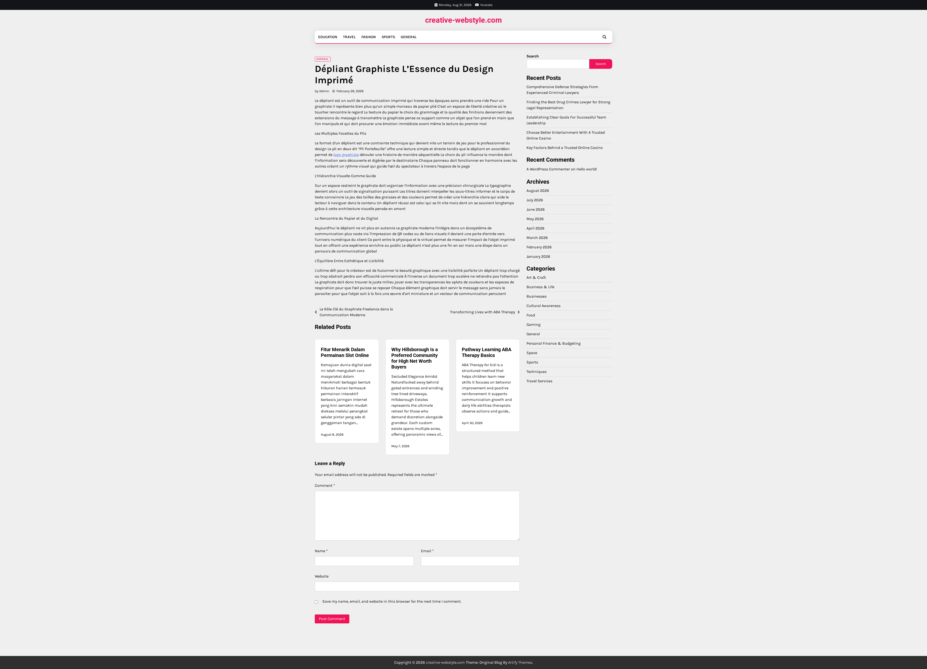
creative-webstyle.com (463, 20)
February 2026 (539, 247)
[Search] (604, 37)
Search (533, 56)
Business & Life (540, 287)
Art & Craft (536, 277)
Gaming (534, 324)
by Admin (322, 91)
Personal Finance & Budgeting (554, 343)
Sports (388, 37)
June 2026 (536, 209)
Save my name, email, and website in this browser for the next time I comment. (391, 601)
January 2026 (538, 256)
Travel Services (539, 381)
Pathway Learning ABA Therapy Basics (486, 352)
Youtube (486, 5)
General (408, 37)
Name (321, 551)
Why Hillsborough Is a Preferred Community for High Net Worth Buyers (414, 358)
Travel (349, 37)
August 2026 (538, 190)
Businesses (537, 296)
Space (532, 352)
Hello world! (586, 169)
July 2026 (535, 200)
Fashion (368, 37)
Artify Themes (520, 662)
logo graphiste (346, 154)
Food (531, 315)
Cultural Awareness (544, 305)
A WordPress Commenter (548, 169)
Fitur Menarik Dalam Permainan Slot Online (345, 352)
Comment (325, 485)
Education (327, 37)
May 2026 (535, 218)
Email (427, 551)
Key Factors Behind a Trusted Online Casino (565, 147)
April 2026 (535, 228)
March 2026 (537, 237)
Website (322, 576)
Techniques (537, 371)
